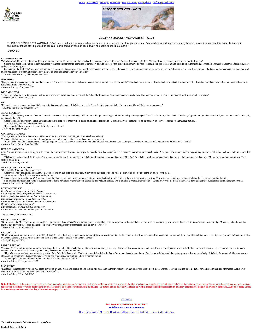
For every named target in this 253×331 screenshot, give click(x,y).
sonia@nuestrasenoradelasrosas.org (126, 307)
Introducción (92, 2)
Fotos (140, 2)
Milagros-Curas (129, 2)
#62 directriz (126, 299)
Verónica (157, 2)
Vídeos (147, 2)
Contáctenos (168, 2)
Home (82, 2)
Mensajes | (105, 2)
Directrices (115, 2)
